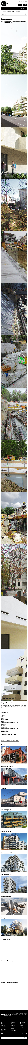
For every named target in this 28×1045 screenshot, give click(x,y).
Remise (3, 745)
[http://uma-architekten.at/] (6, 1014)
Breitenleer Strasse (7, 766)
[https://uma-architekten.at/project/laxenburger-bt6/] (14, 862)
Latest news (13, 1030)
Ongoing (3, 1025)
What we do (22, 1022)
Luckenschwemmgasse (8, 961)
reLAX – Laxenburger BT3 (9, 982)
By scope (3, 1028)
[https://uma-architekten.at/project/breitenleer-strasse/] (14, 776)
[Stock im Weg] (14, 949)
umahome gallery (13, 1026)
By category (3, 1029)
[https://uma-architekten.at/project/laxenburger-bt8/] (14, 819)
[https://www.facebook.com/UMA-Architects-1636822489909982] (22, 5)
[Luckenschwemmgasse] (14, 970)
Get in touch (22, 1027)
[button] (22, 8)
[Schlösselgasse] (14, 906)
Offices (21, 1024)
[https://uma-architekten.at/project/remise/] (14, 754)
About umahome (13, 1021)
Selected (3, 1021)
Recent (2, 1022)
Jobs (2, 1033)
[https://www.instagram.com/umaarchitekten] (19, 5)
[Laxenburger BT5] (14, 884)
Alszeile (3, 788)
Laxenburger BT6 (6, 853)
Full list (2, 1031)
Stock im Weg (5, 939)
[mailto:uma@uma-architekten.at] (25, 5)
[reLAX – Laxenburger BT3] (14, 992)
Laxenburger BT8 (6, 810)
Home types (13, 1024)
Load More (14, 1003)
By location (3, 1026)
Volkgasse (4, 918)
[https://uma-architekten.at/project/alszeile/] (14, 798)
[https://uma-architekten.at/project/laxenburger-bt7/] (14, 841)
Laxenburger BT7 (6, 831)
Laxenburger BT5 (6, 874)
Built (2, 1024)
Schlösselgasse (6, 896)
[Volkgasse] (14, 927)
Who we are (22, 1021)
